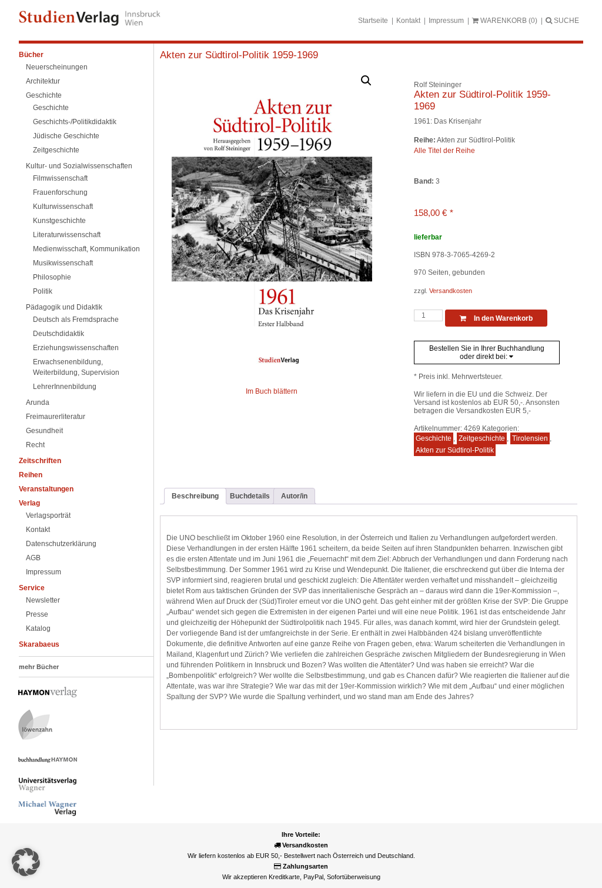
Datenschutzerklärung (61, 544)
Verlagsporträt (48, 515)
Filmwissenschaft (60, 178)
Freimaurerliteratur (55, 417)
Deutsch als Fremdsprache (76, 319)
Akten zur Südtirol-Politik (455, 450)
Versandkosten (450, 290)
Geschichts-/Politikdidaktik (74, 122)
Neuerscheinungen (57, 67)
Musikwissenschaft (63, 263)
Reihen (30, 475)
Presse (37, 614)
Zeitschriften (40, 461)
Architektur (43, 81)
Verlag (29, 503)
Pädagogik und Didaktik (64, 307)
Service (32, 588)
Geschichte (44, 95)
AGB (33, 558)
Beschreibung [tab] (195, 496)
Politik (42, 291)
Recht (35, 445)
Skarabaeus (39, 644)
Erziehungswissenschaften (76, 348)
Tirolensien (530, 438)
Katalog (38, 628)
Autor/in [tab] (294, 496)
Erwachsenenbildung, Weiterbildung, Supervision (76, 367)
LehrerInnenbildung (64, 387)
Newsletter (43, 600)
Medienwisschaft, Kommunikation (86, 249)
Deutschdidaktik (58, 334)
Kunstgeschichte (59, 221)
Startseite (373, 20)
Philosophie (52, 277)
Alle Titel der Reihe (444, 151)
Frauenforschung (60, 192)
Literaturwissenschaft (67, 235)
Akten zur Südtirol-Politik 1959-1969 (239, 55)
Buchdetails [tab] (250, 496)
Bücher (31, 55)
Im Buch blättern (271, 391)
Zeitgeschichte (56, 150)
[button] (366, 80)
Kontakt (408, 20)
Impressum (446, 20)
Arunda (37, 402)
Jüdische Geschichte (66, 136)
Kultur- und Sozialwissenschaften (79, 166)
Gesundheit (44, 431)
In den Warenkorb (502, 318)
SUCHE (565, 20)
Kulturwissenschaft (63, 206)
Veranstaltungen (46, 489)
